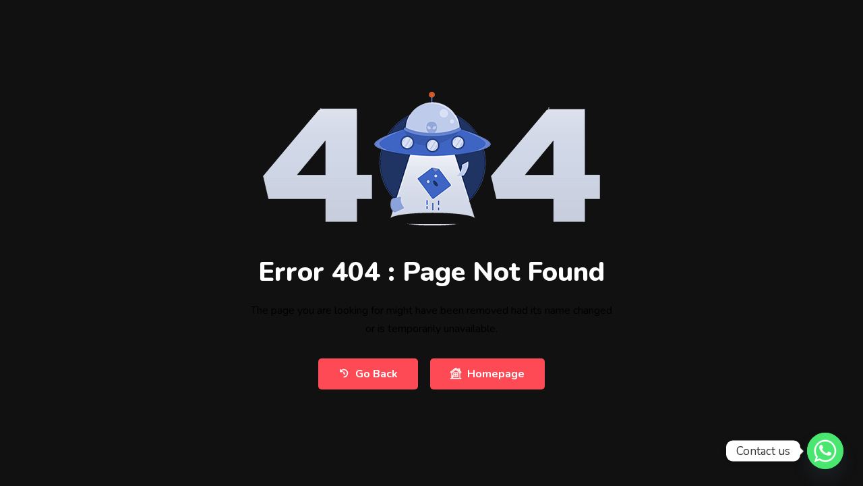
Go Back (376, 374)
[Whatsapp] (825, 451)
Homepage (496, 374)
